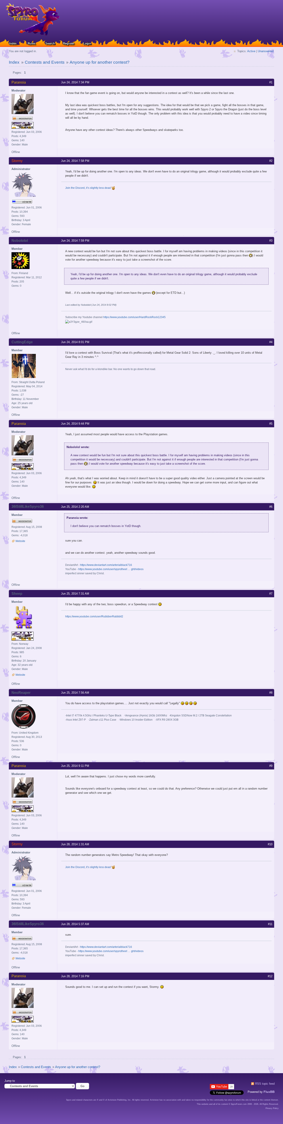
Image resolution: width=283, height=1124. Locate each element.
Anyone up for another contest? (100, 62)
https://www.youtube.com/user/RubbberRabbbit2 (94, 616)
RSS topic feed (265, 1083)
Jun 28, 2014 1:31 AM (75, 844)
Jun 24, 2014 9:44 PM (75, 423)
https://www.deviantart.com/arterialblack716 (106, 565)
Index (13, 43)
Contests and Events (45, 62)
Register (68, 43)
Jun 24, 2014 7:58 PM (75, 160)
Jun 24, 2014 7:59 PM (75, 240)
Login (87, 43)
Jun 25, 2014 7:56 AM (75, 692)
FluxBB (269, 1091)
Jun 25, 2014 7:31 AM (75, 593)
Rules (31, 43)
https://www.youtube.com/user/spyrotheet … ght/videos (110, 569)
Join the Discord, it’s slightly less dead (88, 187)
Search (50, 43)
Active (251, 51)
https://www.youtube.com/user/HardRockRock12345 (134, 317)
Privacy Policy (272, 1108)
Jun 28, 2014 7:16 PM (75, 976)
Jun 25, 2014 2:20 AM (75, 506)
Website (20, 541)
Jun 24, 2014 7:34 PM (75, 82)
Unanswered (265, 51)
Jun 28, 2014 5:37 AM (75, 924)
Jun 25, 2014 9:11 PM (75, 765)
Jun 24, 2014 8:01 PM (75, 342)
